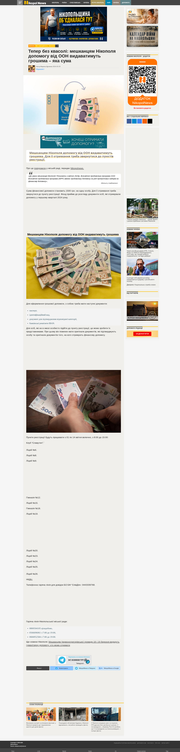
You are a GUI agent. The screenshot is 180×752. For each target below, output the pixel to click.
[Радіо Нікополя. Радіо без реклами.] (142, 16)
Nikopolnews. (77, 168)
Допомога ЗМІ (141, 743)
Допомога (126, 2)
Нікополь (55, 2)
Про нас (157, 743)
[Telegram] (134, 121)
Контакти (151, 743)
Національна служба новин (145, 285)
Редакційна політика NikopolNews (125, 743)
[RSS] (144, 121)
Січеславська (75, 2)
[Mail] (150, 121)
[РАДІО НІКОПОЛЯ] (142, 36)
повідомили (40, 168)
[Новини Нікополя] (35, 4)
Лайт (109, 2)
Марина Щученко (46, 66)
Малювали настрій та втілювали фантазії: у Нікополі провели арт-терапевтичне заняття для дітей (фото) (41, 725)
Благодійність (43, 46)
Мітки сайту (165, 743)
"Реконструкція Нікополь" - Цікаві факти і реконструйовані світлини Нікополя (142, 220)
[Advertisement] (73, 216)
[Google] (139, 121)
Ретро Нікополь (98, 2)
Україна (86, 2)
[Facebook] (129, 121)
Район (64, 2)
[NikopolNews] (73, 660)
